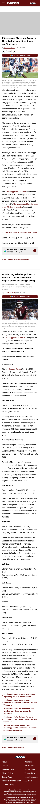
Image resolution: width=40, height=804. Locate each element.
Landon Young (9, 48)
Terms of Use (30, 773)
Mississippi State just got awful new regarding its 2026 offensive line (19, 695)
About (4, 762)
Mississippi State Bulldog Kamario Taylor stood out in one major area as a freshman (20, 719)
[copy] (14, 51)
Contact (5, 766)
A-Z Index (28, 781)
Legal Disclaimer (31, 777)
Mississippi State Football (16, 747)
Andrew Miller (9, 293)
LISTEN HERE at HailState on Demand (21, 233)
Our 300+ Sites (30, 766)
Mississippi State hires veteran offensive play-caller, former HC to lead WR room (20, 702)
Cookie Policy (7, 777)
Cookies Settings (8, 785)
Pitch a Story (30, 769)
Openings (28, 762)
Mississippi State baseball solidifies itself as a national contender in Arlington (18, 711)
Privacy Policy (7, 773)
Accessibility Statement (11, 781)
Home (4, 259)
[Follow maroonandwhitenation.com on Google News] (34, 250)
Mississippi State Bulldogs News (18, 259)
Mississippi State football (16, 192)
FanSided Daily (8, 769)
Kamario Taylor (15, 369)
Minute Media (12, 790)
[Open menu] (3, 3)
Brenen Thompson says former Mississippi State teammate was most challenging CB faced (20, 727)
